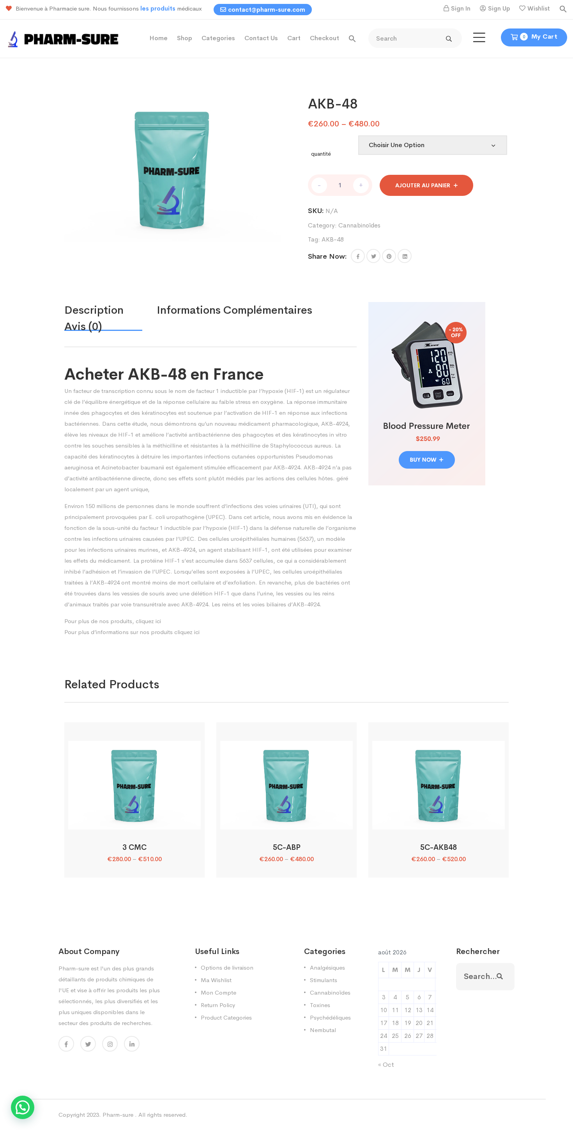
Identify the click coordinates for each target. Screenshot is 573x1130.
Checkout (324, 38)
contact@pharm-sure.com (266, 9)
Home (158, 38)
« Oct (386, 1065)
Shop (184, 38)
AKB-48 (333, 239)
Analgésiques (327, 967)
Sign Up (499, 8)
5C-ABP (287, 847)
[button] (563, 8)
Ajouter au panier (422, 185)
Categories (218, 38)
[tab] (110, 310)
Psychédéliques (330, 1017)
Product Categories (226, 1017)
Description (94, 310)
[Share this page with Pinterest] (389, 256)
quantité (321, 153)
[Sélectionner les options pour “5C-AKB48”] (438, 821)
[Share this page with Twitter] (373, 256)
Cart (294, 38)
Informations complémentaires (234, 310)
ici (158, 621)
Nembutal (323, 1030)
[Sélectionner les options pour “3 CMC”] (134, 821)
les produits (158, 8)
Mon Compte (218, 992)
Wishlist (538, 8)
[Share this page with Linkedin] (405, 256)
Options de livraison (227, 967)
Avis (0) (83, 326)
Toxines (320, 1005)
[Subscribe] (500, 976)
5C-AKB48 (438, 847)
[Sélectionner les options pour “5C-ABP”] (286, 821)
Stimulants (323, 980)
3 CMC (134, 847)
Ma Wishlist (216, 980)
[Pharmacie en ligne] (64, 38)
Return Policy (218, 1005)
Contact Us (261, 38)
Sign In (460, 8)
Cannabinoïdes (359, 225)
